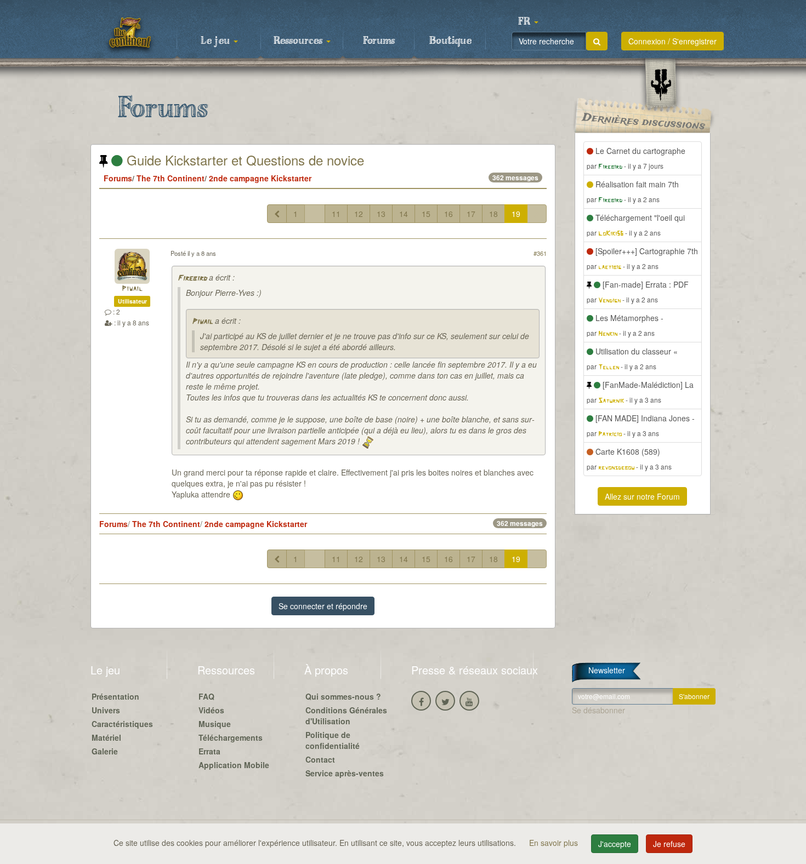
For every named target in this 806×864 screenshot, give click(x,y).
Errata (209, 751)
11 (336, 213)
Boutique (450, 41)
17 (471, 213)
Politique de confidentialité (332, 740)
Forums (379, 41)
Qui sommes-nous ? (343, 696)
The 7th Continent (171, 178)
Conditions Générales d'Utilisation (346, 715)
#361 (540, 253)
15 (426, 213)
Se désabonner (598, 710)
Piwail (132, 289)
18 (493, 213)
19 (516, 213)
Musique (214, 723)
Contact (320, 759)
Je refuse (669, 843)
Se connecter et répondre (323, 605)
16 (448, 213)
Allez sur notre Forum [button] (642, 496)
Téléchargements (230, 737)
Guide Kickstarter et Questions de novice (243, 159)
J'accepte (614, 843)
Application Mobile (233, 764)
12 (358, 213)
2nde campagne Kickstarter (260, 178)
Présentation (115, 696)
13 (381, 213)
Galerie (105, 751)
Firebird (192, 278)
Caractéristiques (122, 723)
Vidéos (211, 710)
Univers (106, 710)
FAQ (206, 696)
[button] (528, 22)
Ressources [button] (299, 41)
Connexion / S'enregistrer (672, 41)
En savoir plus (554, 842)
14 (403, 213)
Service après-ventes (344, 773)
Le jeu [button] (216, 41)
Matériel (106, 737)
